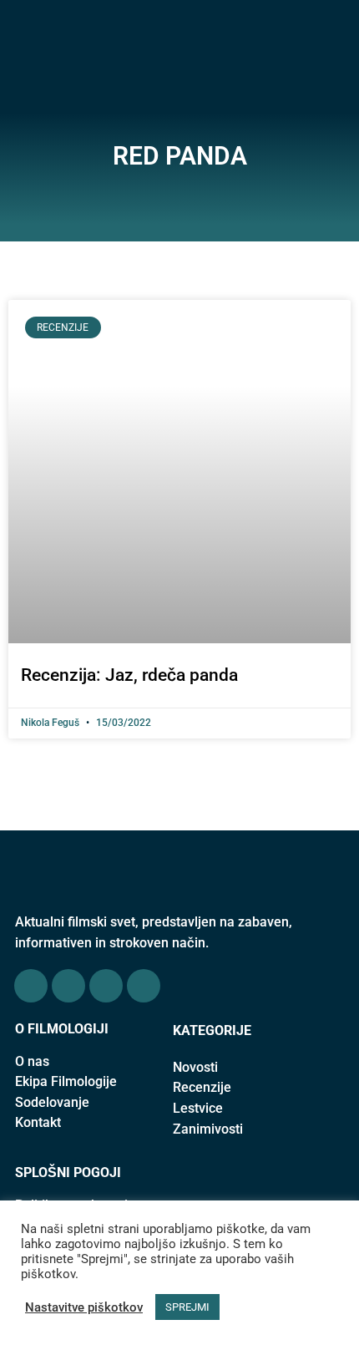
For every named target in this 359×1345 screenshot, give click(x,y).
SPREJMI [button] (187, 1307)
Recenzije (202, 1087)
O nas (32, 1061)
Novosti (195, 1067)
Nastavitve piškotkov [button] (84, 1307)
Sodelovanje (52, 1102)
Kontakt (38, 1122)
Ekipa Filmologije (66, 1081)
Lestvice (198, 1108)
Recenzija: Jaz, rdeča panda (129, 675)
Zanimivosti (208, 1129)
